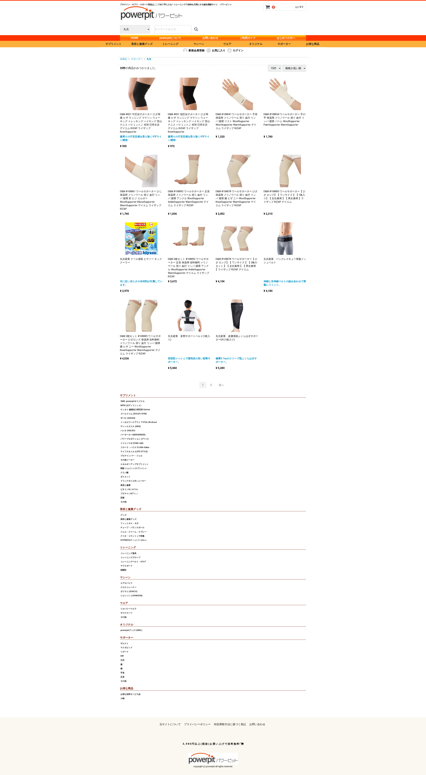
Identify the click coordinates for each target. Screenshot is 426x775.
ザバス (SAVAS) (127, 418)
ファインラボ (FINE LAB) (131, 443)
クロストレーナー (128, 587)
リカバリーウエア (128, 609)
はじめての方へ (286, 37)
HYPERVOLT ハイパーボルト (133, 540)
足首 (122, 677)
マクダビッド (126, 647)
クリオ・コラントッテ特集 (132, 536)
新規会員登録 (197, 50)
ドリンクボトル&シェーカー (133, 481)
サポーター (284, 43)
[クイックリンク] (196, 29)
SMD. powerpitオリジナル (132, 401)
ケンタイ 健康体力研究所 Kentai (135, 409)
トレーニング (170, 43)
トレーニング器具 (128, 553)
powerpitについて (170, 37)
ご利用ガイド (248, 37)
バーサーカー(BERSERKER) (132, 435)
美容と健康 (125, 485)
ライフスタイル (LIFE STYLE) (134, 451)
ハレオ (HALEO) (127, 430)
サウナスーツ (126, 613)
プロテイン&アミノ (129, 493)
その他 (123, 502)
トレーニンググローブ (130, 557)
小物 (122, 698)
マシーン (199, 43)
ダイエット (125, 477)
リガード (124, 652)
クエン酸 (124, 472)
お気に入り (218, 50)
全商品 (123, 59)
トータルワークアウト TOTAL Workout (138, 422)
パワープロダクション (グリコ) (134, 439)
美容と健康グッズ (142, 43)
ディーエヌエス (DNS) (130, 426)
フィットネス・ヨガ (129, 523)
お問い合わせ (210, 37)
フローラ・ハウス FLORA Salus (134, 447)
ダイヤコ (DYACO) (128, 591)
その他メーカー (127, 460)
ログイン (238, 50)
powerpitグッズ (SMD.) (131, 630)
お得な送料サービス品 (130, 694)
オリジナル (255, 43)
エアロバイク (126, 583)
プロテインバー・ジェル (131, 456)
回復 (122, 498)
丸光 (149, 59)
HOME (134, 37)
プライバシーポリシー (197, 724)
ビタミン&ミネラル (129, 489)
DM (122, 656)
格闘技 (123, 570)
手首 (122, 673)
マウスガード (126, 566)
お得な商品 (312, 43)
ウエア (227, 43)
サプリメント (113, 43)
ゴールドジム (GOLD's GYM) (133, 414)
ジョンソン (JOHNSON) (131, 595)
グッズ (123, 515)
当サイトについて (170, 724)
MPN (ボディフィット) (130, 405)
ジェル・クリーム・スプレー (133, 531)
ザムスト (124, 643)
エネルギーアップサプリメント (134, 464)
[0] (268, 7)
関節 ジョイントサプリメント (133, 468)
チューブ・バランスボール (132, 527)
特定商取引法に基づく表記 (230, 724)
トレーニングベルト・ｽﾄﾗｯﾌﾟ (133, 561)
